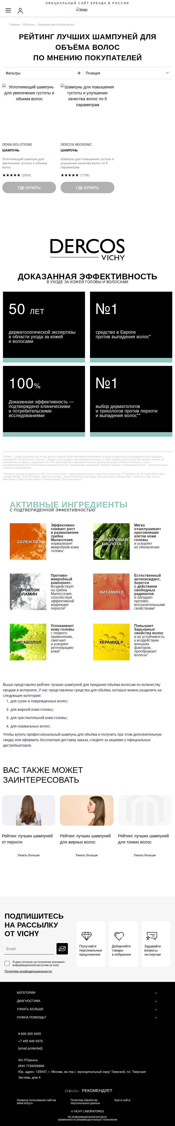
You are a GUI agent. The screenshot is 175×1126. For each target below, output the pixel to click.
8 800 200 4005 (29, 1033)
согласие (27, 962)
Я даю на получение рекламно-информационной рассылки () (39, 963)
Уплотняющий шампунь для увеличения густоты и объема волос (24, 163)
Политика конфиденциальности (28, 971)
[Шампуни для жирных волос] (86, 810)
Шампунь (17, 150)
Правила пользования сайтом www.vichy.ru (36, 1101)
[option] (44, 327)
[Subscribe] (62, 948)
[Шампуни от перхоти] (28, 810)
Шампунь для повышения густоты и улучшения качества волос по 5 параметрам (87, 163)
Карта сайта (122, 1099)
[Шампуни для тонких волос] (145, 810)
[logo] (87, 9)
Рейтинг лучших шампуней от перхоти (27, 839)
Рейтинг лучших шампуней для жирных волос (85, 839)
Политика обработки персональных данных (85, 1101)
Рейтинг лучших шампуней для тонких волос (143, 839)
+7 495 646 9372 (30, 1041)
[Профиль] (21, 10)
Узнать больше (29, 855)
